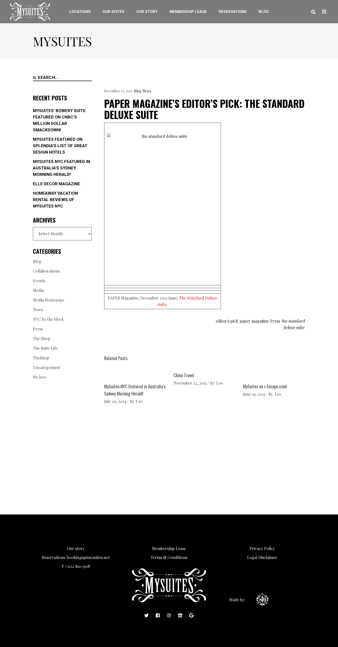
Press (275, 321)
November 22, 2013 (190, 383)
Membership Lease (169, 548)
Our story (76, 548)
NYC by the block (48, 319)
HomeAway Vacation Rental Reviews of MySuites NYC (55, 199)
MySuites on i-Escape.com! (265, 386)
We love (40, 377)
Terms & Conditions (169, 557)
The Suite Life (45, 348)
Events (39, 280)
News (147, 91)
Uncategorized (46, 367)
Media (38, 290)
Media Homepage (48, 299)
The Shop (41, 338)
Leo (139, 401)
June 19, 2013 (254, 394)
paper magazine (254, 321)
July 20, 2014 (115, 401)
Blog (137, 91)
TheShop (41, 357)
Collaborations (46, 271)
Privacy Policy (262, 548)
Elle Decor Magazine (56, 183)
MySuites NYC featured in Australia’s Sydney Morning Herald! (61, 168)
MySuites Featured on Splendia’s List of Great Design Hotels (60, 146)
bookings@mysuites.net (88, 557)
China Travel (183, 375)
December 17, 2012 (118, 91)
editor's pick (227, 321)
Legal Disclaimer (262, 557)
